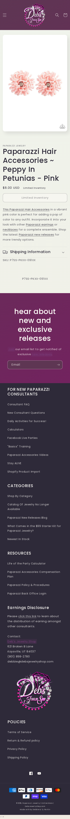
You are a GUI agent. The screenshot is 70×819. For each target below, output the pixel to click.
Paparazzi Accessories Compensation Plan (33, 574)
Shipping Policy (17, 757)
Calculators (15, 429)
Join (11, 349)
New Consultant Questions (26, 413)
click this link (27, 616)
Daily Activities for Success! (26, 421)
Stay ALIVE (14, 463)
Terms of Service (19, 732)
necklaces (10, 229)
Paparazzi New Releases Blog (27, 518)
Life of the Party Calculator (26, 563)
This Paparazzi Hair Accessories (26, 209)
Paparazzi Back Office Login (26, 593)
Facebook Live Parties (22, 438)
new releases (42, 354)
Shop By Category (20, 496)
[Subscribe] (58, 364)
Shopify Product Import (23, 472)
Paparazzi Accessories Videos (28, 455)
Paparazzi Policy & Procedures (28, 585)
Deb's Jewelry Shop (21, 641)
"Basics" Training (18, 446)
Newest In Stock (18, 539)
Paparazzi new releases (36, 234)
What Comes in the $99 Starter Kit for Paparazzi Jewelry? (34, 528)
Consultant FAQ (18, 404)
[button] (5, 15)
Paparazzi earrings (40, 224)
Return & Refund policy (23, 740)
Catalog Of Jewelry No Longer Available (28, 507)
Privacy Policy (17, 749)
